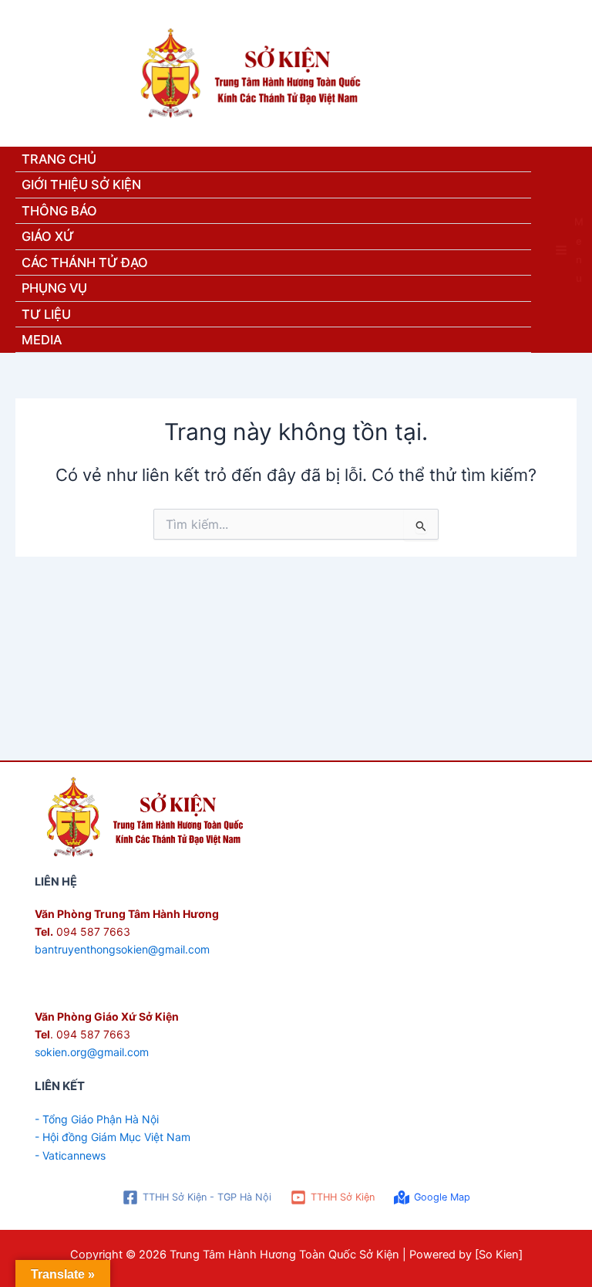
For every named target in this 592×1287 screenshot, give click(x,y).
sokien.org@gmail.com (92, 1051)
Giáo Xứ (48, 236)
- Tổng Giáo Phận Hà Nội (97, 1119)
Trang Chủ (59, 159)
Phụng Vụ (54, 288)
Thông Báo (59, 210)
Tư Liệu (46, 314)
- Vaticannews (70, 1155)
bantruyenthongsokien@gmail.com (122, 949)
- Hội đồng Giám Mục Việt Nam (112, 1136)
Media (42, 339)
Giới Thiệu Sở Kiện (81, 184)
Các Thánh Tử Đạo (85, 262)
